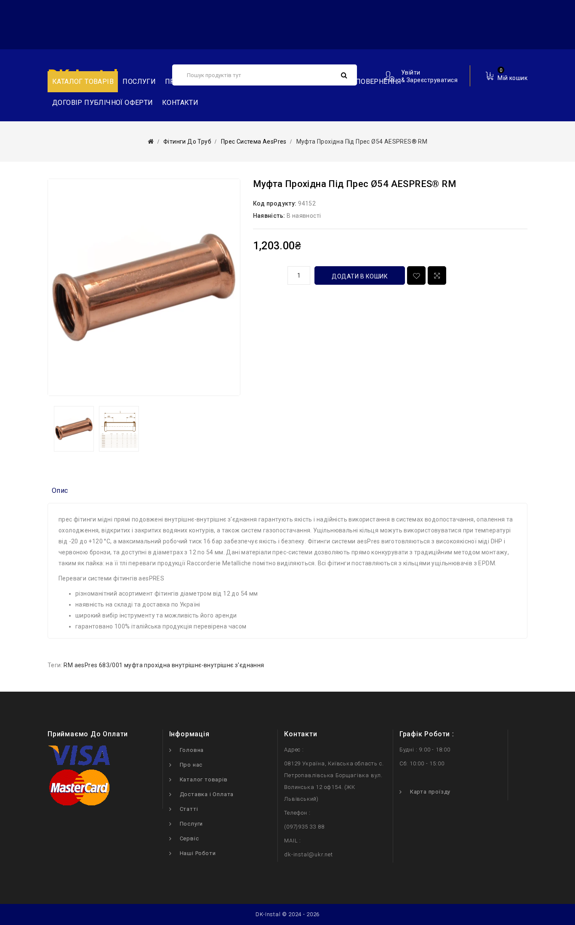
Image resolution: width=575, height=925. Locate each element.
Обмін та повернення (361, 82)
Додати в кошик (360, 276)
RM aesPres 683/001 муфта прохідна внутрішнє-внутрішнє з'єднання (164, 665)
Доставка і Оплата (207, 794)
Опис (60, 491)
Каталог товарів (204, 779)
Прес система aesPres (254, 141)
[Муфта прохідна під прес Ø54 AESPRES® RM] (144, 287)
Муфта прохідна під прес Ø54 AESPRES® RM (362, 141)
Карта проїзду (430, 792)
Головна (192, 750)
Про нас (191, 765)
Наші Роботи (198, 853)
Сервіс (189, 838)
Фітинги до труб (187, 141)
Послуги (139, 82)
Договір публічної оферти (102, 103)
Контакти (180, 103)
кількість (267, 274)
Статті (189, 809)
